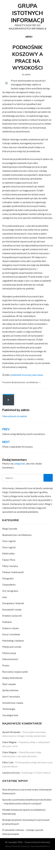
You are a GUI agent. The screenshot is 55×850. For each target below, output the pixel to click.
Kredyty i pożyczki (12, 615)
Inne (4, 597)
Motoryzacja (9, 652)
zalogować (19, 463)
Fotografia (7, 578)
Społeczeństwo (10, 690)
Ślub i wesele (9, 684)
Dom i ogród (8, 541)
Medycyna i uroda (11, 646)
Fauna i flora (8, 559)
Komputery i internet (13, 603)
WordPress (45, 846)
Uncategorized (10, 715)
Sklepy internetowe (12, 677)
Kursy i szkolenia (11, 634)
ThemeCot (24, 846)
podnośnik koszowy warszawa (27, 374)
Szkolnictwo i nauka (12, 702)
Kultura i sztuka (10, 628)
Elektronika (8, 553)
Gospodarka (8, 584)
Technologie (8, 708)
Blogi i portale (9, 528)
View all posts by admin (14, 416)
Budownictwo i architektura (25, 382)
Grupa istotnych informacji (27, 13)
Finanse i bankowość (13, 572)
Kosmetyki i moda (11, 609)
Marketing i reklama (13, 640)
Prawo (5, 665)
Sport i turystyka (11, 696)
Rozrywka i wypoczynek (15, 671)
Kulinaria (7, 621)
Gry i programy (10, 590)
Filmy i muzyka (10, 565)
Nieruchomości (10, 659)
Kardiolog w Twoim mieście (36, 772)
